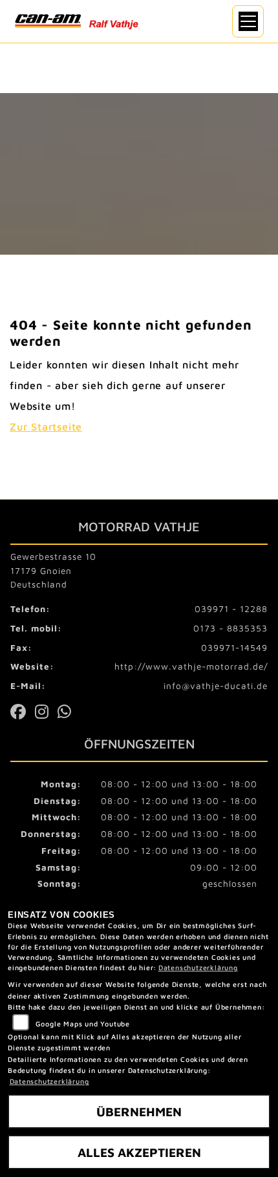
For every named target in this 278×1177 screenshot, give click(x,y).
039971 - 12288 (231, 609)
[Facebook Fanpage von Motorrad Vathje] (22, 714)
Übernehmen (139, 1111)
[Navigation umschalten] (248, 21)
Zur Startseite (46, 426)
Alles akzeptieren (139, 1152)
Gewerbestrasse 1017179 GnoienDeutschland (53, 570)
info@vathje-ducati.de (216, 686)
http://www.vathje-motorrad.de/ (191, 666)
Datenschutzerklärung (198, 967)
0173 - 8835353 (230, 628)
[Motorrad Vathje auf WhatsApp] (67, 714)
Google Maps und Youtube (83, 1024)
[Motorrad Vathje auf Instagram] (46, 714)
